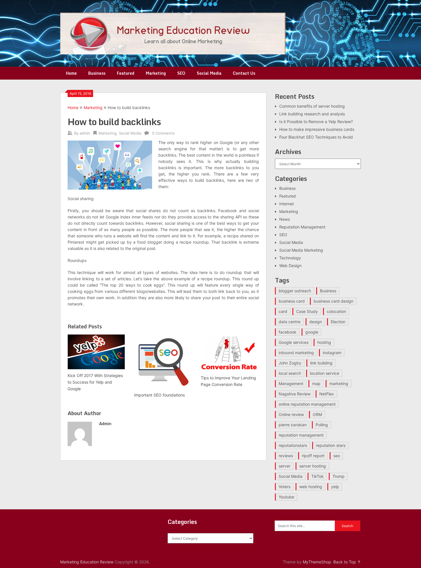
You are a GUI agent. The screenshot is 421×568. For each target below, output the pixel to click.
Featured (125, 73)
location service (324, 373)
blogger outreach (295, 290)
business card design (333, 301)
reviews (286, 455)
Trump (339, 476)
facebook (287, 332)
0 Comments (163, 133)
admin (85, 133)
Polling (322, 424)
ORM (317, 414)
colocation (336, 311)
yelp (335, 486)
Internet (286, 203)
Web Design (290, 265)
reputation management (301, 435)
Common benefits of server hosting (312, 106)
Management (291, 383)
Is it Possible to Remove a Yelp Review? (316, 121)
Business (96, 73)
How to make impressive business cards (316, 129)
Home (71, 73)
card (283, 311)
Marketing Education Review (86, 561)
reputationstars (293, 445)
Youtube (286, 496)
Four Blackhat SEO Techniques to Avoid (316, 137)
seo (336, 455)
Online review (291, 414)
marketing (338, 383)
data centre (289, 321)
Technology (290, 257)
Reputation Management (302, 226)
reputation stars (330, 445)
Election (338, 321)
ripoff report (313, 455)
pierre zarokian (293, 424)
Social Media (209, 73)
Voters (284, 486)
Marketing (156, 73)
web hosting (310, 486)
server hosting (312, 466)
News (284, 219)
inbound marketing (296, 352)
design (315, 321)
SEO (181, 73)
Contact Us (244, 73)
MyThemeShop (317, 561)
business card (292, 301)
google (311, 332)
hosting (324, 342)
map (316, 383)
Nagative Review (294, 393)
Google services (293, 342)
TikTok (317, 476)
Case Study (307, 311)
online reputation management (307, 404)
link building (321, 362)
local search (290, 373)
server (284, 466)
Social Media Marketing (301, 250)
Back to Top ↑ (347, 561)
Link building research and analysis (312, 113)
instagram (332, 352)
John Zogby (290, 362)
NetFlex (326, 393)
